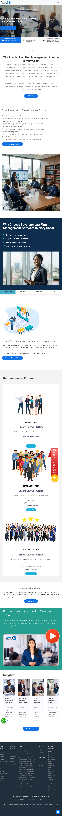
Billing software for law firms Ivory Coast (26, 775)
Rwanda (50, 785)
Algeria (50, 775)
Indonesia (50, 773)
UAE (49, 752)
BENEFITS (23, 292)
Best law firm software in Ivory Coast (27, 763)
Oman (53, 757)
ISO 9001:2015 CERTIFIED (20, 797)
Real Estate (13, 761)
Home (1, 9)
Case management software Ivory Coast (26, 769)
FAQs (54, 292)
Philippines (51, 787)
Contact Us (31, 573)
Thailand (50, 781)
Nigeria (50, 763)
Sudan (50, 759)
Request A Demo (8, 28)
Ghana (50, 788)
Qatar (49, 757)
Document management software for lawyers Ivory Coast (27, 779)
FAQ (40, 750)
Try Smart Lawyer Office (12, 144)
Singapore (51, 765)
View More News (31, 728)
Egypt (49, 769)
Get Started (31, 95)
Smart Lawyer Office (10, 9)
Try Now (31, 446)
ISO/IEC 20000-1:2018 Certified (40, 797)
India (53, 759)
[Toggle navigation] (58, 2)
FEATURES (39, 292)
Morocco (50, 767)
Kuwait (53, 752)
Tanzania (50, 779)
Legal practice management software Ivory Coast (27, 755)
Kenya (50, 761)
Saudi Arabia (51, 753)
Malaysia (50, 771)
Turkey (50, 783)
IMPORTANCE (8, 292)
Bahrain (50, 755)
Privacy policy (42, 761)
